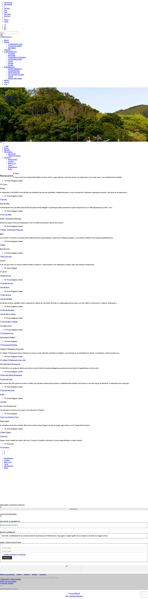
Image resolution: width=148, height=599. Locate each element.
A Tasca (16, 173)
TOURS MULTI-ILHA (15, 44)
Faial (5, 12)
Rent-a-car (12, 163)
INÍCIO (6, 40)
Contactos (42, 574)
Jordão (2, 394)
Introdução (12, 154)
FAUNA (10, 63)
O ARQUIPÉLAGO (10, 52)
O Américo (3, 436)
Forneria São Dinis (6, 379)
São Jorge (7, 14)
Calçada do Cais (5, 276)
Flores (6, 20)
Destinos (27, 574)
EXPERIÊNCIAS (9, 67)
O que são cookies (6, 583)
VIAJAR (6, 42)
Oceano (11, 161)
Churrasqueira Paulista (7, 337)
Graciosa (7, 16)
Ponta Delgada (9, 98)
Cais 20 (2, 261)
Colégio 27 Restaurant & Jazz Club (12, 349)
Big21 (2, 234)
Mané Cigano (4, 421)
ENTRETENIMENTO (15, 69)
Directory (7, 158)
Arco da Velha (5, 203)
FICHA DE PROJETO (76, 596)
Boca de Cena (5, 249)
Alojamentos (12, 167)
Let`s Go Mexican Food (8, 406)
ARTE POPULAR (14, 73)
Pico (5, 10)
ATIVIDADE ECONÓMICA (17, 57)
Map (7, 146)
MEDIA (6, 80)
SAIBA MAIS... (74, 509)
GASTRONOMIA (14, 71)
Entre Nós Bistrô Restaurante (10, 364)
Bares (10, 169)
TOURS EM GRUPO (15, 46)
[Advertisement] (74, 484)
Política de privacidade (8, 581)
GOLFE (10, 77)
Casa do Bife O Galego (8, 314)
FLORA (10, 65)
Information (8, 152)
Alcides (2, 188)
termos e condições (18, 554)
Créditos (19, 574)
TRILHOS (7, 50)
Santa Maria (8, 3)
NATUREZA (12, 48)
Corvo (6, 22)
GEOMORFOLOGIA (15, 59)
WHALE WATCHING (15, 78)
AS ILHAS (11, 54)
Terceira (7, 8)
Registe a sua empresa (7, 574)
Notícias (7, 150)
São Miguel (8, 4)
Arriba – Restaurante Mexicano (10, 219)
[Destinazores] (5, 37)
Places (6, 148)
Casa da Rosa (4, 287)
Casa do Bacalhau (6, 299)
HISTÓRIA (11, 56)
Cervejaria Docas (6, 326)
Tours (10, 165)
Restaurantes (12, 159)
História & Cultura (14, 156)
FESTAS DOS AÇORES (16, 75)
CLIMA (10, 61)
